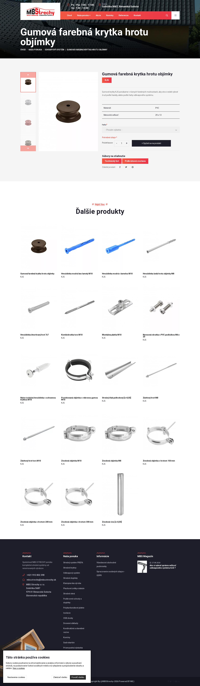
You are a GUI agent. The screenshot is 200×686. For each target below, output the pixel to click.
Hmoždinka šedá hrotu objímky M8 (158, 274)
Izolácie (66, 613)
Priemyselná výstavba (73, 648)
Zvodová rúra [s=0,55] (112, 522)
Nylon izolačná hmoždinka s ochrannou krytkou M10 (38, 399)
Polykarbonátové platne (73, 608)
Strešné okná (69, 594)
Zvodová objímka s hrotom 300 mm (77, 522)
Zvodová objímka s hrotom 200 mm (36, 522)
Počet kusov (107, 143)
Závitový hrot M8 (150, 398)
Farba (104, 125)
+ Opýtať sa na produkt (151, 143)
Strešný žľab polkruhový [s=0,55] (116, 398)
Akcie (98, 15)
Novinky (109, 15)
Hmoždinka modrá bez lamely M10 (77, 274)
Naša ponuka (83, 15)
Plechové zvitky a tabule (73, 588)
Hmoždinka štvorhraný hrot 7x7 (34, 335)
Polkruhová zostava (135, 161)
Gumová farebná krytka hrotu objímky (37, 274)
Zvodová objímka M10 (71, 461)
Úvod (69, 15)
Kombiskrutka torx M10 (71, 335)
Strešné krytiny (69, 568)
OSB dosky (68, 618)
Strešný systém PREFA (73, 562)
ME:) (132, 681)
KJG (107, 80)
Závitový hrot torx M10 (30, 461)
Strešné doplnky (70, 578)
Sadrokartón (69, 643)
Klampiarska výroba (72, 583)
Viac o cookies (19, 668)
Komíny (66, 637)
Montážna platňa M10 (111, 335)
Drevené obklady (70, 623)
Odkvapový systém (54, 50)
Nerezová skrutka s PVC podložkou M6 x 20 (161, 336)
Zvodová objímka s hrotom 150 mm (159, 461)
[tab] (28, 82)
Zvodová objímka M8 (111, 461)
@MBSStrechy (106, 681)
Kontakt (137, 15)
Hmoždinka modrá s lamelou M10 (117, 274)
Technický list (112, 161)
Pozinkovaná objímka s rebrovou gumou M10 (79, 399)
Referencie (123, 15)
